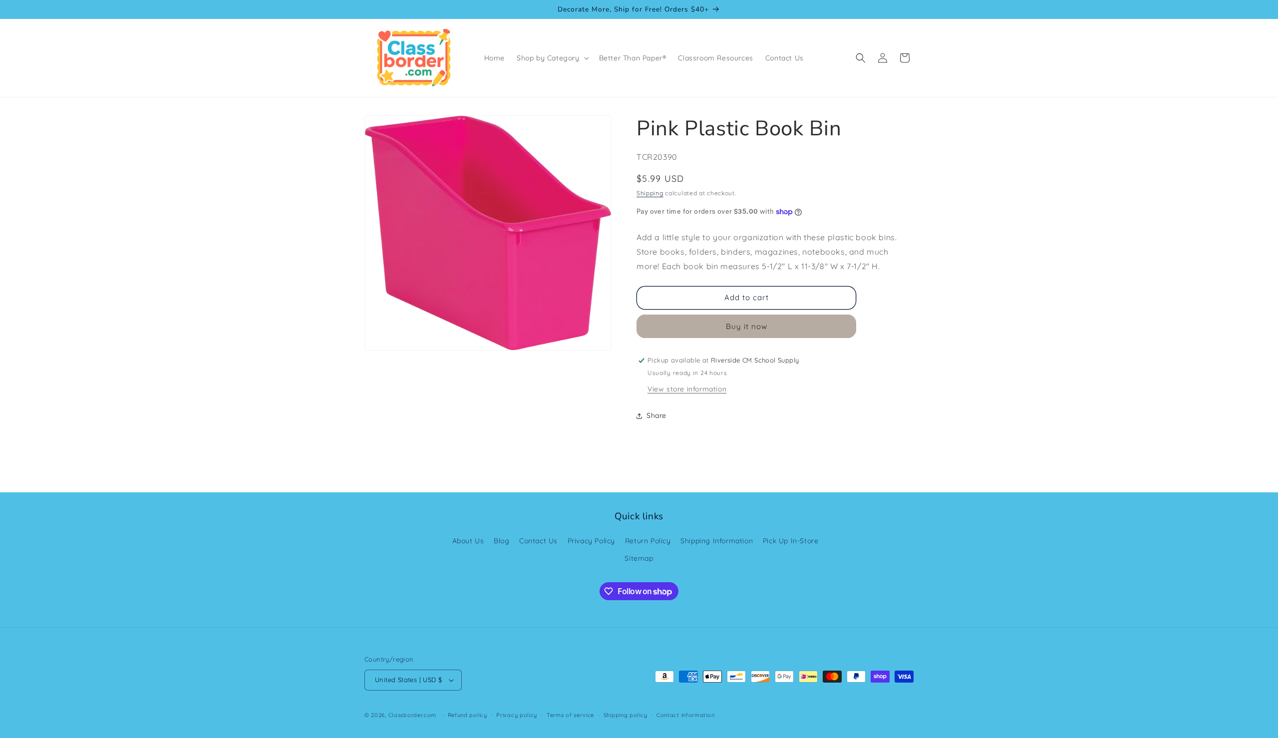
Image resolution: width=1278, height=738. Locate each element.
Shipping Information (716, 540)
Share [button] (656, 415)
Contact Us (538, 540)
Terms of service (570, 715)
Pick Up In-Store (791, 540)
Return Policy (648, 540)
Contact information (685, 715)
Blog (501, 540)
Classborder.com (412, 715)
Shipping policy (625, 715)
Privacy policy (516, 715)
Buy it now (746, 326)
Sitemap (639, 558)
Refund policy (467, 715)
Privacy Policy (591, 540)
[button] (552, 57)
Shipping (650, 193)
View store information (686, 388)
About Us (468, 540)
